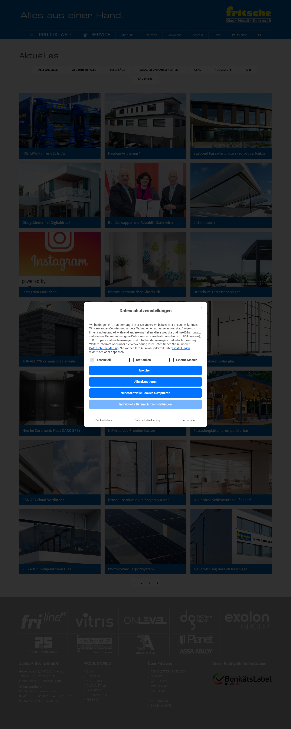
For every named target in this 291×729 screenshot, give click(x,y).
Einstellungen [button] (181, 348)
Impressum (189, 420)
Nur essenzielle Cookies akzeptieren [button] (145, 393)
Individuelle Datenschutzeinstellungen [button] (145, 404)
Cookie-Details (103, 420)
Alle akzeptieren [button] (145, 381)
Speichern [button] (145, 370)
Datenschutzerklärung (104, 348)
